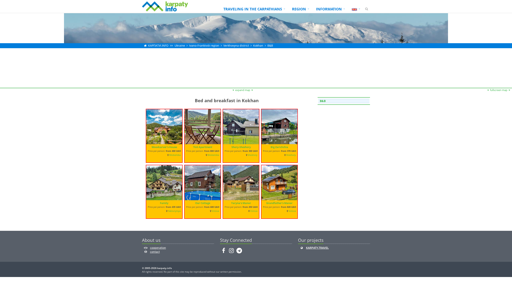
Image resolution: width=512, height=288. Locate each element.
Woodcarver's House (164, 147)
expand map (242, 90)
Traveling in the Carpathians (252, 9)
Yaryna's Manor (241, 203)
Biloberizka (175, 155)
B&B (270, 45)
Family (164, 203)
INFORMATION (329, 9)
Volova (215, 211)
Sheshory (252, 155)
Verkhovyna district (236, 45)
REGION (299, 9)
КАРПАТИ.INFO (158, 45)
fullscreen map (498, 90)
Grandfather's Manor (279, 203)
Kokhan (258, 45)
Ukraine (180, 45)
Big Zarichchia (279, 147)
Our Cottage (202, 203)
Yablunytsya (174, 211)
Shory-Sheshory (241, 147)
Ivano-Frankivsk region (204, 45)
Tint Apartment (202, 147)
